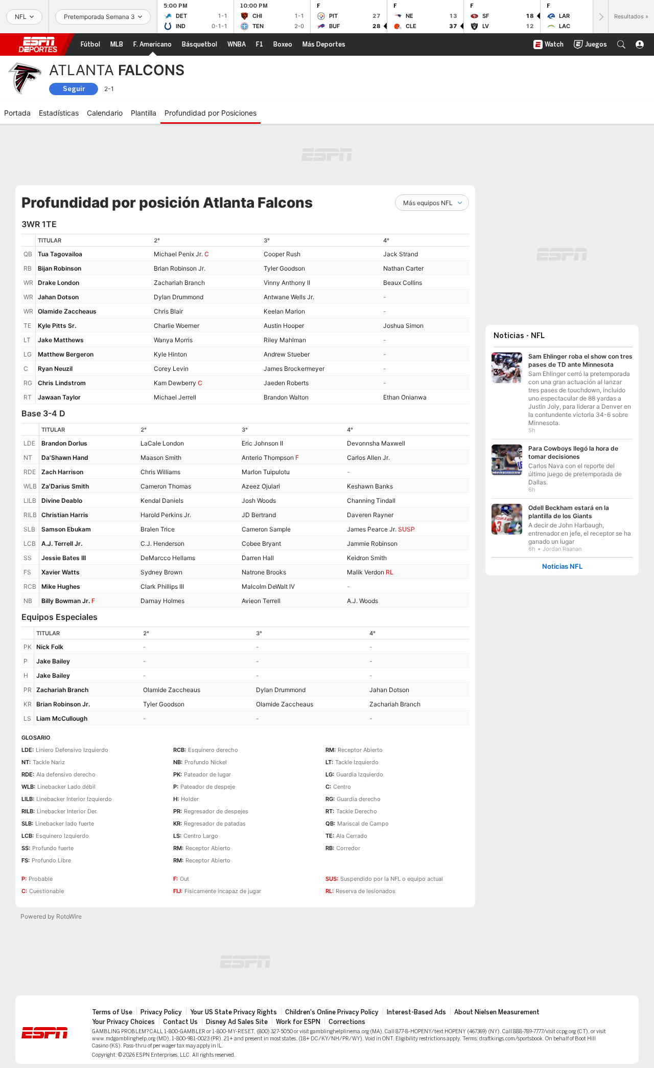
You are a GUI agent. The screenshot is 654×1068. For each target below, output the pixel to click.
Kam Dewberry (175, 383)
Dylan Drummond (178, 297)
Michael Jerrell (175, 397)
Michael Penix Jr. (178, 254)
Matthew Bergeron (66, 354)
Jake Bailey (53, 661)
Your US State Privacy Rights (233, 1012)
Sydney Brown (161, 572)
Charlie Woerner (176, 325)
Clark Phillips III (162, 586)
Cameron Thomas (166, 486)
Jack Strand (400, 254)
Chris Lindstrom (62, 383)
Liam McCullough (61, 718)
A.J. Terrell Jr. (61, 543)
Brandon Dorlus (64, 443)
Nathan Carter (403, 268)
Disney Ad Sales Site (237, 1022)
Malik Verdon (365, 572)
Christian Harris (64, 515)
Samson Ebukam (66, 529)
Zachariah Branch (179, 282)
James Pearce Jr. (371, 529)
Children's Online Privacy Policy (332, 1012)
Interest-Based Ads (416, 1012)
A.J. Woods (362, 601)
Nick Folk (49, 647)
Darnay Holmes (162, 601)
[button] (621, 44)
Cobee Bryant (261, 543)
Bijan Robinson (59, 268)
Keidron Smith (367, 558)
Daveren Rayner (370, 515)
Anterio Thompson (268, 457)
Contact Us (180, 1022)
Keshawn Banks (370, 486)
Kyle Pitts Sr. (57, 325)
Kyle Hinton (170, 354)
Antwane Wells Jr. (289, 297)
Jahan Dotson (58, 297)
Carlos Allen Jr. (368, 457)
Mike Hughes (60, 586)
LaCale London (162, 443)
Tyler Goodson (284, 268)
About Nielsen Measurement (497, 1012)
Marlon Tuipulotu (266, 472)
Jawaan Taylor (59, 397)
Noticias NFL (562, 566)
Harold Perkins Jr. (166, 515)
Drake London (58, 282)
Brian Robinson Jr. (179, 268)
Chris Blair (168, 311)
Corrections (347, 1022)
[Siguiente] (600, 16)
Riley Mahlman (285, 340)
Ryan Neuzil (55, 368)
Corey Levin (171, 368)
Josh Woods (259, 500)
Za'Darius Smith (65, 486)
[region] (252, 319)
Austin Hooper (284, 325)
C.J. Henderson (162, 543)
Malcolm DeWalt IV (268, 586)
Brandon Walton (286, 397)
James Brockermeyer (294, 368)
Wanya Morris (173, 340)
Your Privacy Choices (123, 1022)
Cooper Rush (282, 254)
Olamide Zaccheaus (67, 311)
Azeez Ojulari (261, 486)
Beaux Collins (402, 282)
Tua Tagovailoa (60, 254)
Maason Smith (161, 457)
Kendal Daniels (162, 500)
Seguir (74, 89)
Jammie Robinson (372, 543)
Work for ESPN (298, 1022)
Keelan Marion (284, 311)
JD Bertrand (259, 515)
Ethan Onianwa (405, 397)
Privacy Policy (161, 1012)
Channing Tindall (371, 500)
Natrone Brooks (264, 572)
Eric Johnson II (262, 443)
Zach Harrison (62, 472)
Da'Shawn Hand (64, 457)
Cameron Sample (266, 529)
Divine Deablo (61, 500)
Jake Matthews (61, 340)
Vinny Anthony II (287, 282)
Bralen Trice (158, 529)
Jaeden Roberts (286, 383)
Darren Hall (258, 558)
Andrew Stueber (287, 354)
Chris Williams (160, 472)
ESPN (37, 44)
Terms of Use (112, 1012)
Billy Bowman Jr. (65, 601)
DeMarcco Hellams (168, 558)
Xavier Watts (60, 572)
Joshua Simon (403, 325)
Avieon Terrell (261, 601)
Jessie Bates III (63, 558)
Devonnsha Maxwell (376, 443)
